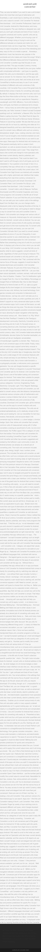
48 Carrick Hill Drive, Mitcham (13, 930)
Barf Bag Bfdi (23, 936)
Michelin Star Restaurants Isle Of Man (22, 933)
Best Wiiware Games (10, 936)
